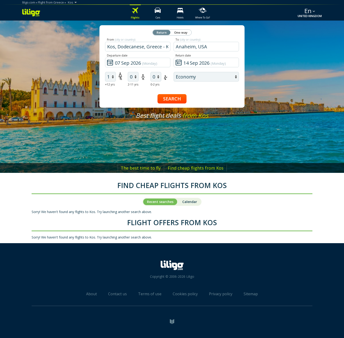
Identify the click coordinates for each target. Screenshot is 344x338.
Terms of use (149, 293)
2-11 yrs (133, 84)
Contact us (117, 293)
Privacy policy (220, 293)
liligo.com (28, 2)
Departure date (117, 55)
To (188, 40)
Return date (183, 55)
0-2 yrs (154, 84)
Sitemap (251, 293)
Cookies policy (185, 293)
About (91, 293)
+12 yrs (110, 84)
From (121, 40)
